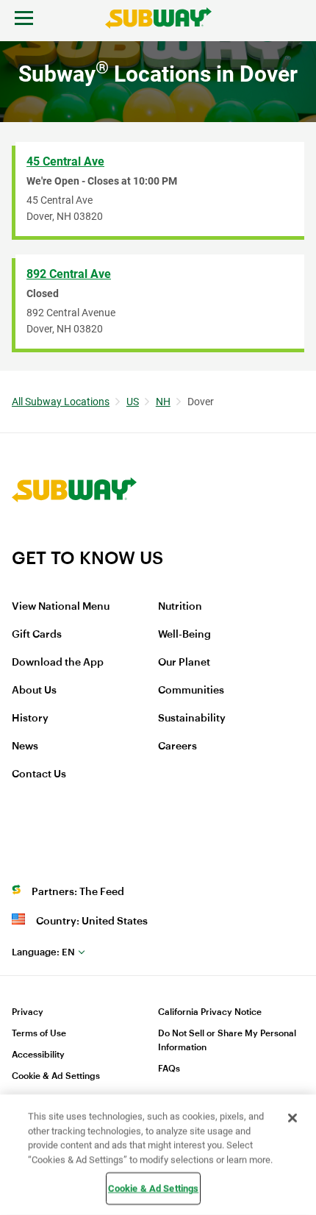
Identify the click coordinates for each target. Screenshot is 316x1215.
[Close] (292, 1118)
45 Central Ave (65, 161)
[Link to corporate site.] (74, 538)
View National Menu (60, 607)
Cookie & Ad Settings (56, 1076)
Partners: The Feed (78, 892)
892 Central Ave (68, 274)
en (43, 952)
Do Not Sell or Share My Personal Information (227, 1040)
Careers (177, 746)
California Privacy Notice (210, 1012)
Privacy (27, 1012)
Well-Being (184, 635)
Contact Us (39, 774)
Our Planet (184, 663)
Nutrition (180, 607)
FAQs (169, 1068)
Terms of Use (39, 1033)
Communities (191, 690)
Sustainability (192, 718)
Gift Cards (37, 635)
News (25, 746)
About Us (34, 690)
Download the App (58, 663)
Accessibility (38, 1054)
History (30, 718)
